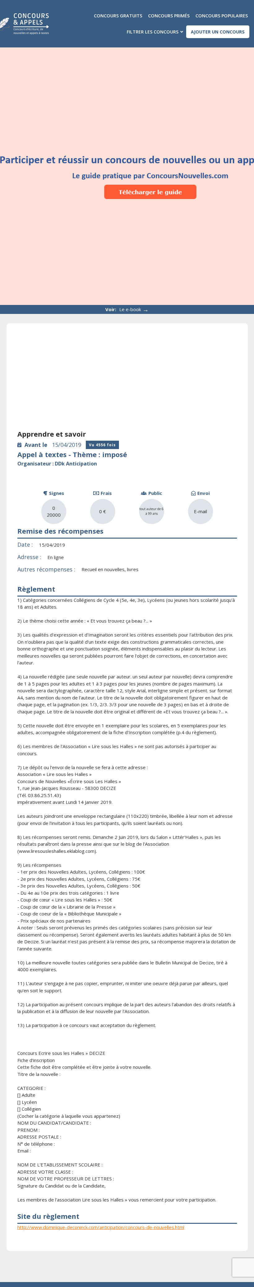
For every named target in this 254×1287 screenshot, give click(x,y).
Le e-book (134, 309)
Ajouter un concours (218, 32)
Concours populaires (221, 16)
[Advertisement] (127, 380)
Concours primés (169, 16)
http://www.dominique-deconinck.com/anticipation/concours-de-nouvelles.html (100, 1227)
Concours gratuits (118, 16)
